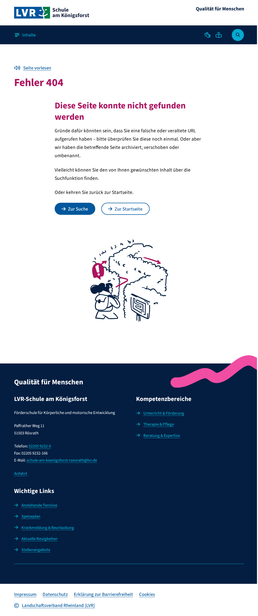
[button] (208, 35)
